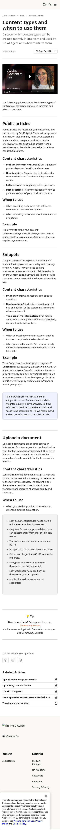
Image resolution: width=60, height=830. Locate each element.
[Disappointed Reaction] (5, 660)
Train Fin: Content (36, 15)
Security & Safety (41, 787)
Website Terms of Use (24, 821)
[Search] (49, 4)
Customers (37, 775)
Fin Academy (38, 769)
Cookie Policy (19, 824)
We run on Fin (12, 736)
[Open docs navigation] (55, 4)
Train (21, 15)
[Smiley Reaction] (20, 660)
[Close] (46, 795)
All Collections (8, 15)
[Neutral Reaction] (13, 660)
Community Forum (30, 625)
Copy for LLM (45, 51)
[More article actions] (55, 51)
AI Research (8, 760)
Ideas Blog (37, 781)
